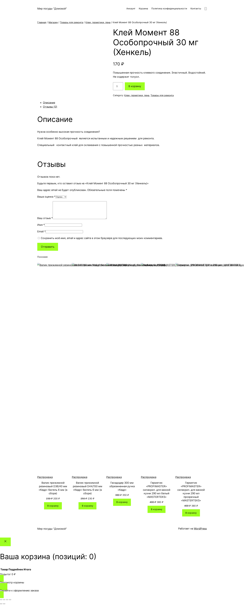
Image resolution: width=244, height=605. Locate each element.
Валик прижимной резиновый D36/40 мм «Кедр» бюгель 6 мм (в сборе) (53, 488)
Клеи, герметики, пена (97, 22)
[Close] (5, 542)
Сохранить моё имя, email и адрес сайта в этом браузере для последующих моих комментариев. (102, 238)
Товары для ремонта (71, 22)
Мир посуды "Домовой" (52, 8)
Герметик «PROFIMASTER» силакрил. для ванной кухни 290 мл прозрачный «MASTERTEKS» (191, 491)
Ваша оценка (46, 196)
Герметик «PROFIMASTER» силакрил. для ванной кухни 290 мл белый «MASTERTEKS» (156, 490)
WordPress (200, 528)
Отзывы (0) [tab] (50, 106)
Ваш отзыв (45, 218)
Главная (41, 22)
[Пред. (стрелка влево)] (1, 603)
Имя (41, 224)
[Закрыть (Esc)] (10, 599)
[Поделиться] (7, 599)
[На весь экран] (4, 599)
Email (41, 231)
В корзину (134, 86)
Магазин (53, 22)
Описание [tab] (49, 102)
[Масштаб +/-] (1, 599)
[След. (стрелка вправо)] (4, 603)
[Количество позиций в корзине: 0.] (205, 8)
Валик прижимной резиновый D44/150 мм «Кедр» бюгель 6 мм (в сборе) (87, 488)
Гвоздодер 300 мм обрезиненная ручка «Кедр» (122, 486)
